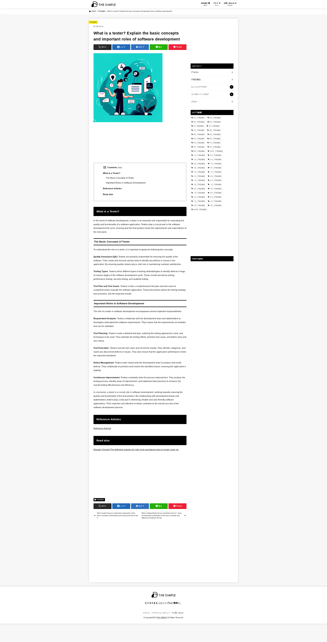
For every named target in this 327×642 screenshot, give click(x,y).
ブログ (216, 4)
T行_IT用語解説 (214, 143)
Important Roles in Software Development (125, 183)
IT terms (194, 72)
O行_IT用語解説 (215, 134)
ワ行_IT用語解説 (216, 205)
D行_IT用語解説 (215, 118)
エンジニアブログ (199, 87)
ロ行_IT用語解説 (199, 205)
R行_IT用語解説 (215, 139)
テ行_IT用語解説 (199, 172)
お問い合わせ (229, 4)
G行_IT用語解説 (199, 122)
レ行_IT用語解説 (216, 201)
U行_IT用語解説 (199, 147)
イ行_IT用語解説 (199, 155)
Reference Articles (112, 188)
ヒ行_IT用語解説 (216, 180)
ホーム (147, 613)
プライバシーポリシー (161, 613)
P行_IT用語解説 (199, 139)
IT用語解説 (93, 22)
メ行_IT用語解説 (199, 193)
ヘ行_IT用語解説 (216, 184)
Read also (108, 194)
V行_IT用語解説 (215, 147)
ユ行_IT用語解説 (199, 197)
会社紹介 (204, 4)
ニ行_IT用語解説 (199, 176)
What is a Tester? (111, 173)
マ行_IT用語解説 (216, 189)
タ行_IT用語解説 (199, 168)
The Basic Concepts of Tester (120, 178)
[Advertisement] (140, 145)
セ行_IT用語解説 (199, 164)
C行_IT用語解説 (199, 118)
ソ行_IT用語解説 (216, 164)
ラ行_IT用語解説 (216, 197)
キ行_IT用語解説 (216, 155)
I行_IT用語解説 (198, 126)
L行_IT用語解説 (199, 130)
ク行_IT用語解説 (199, 159)
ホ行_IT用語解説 (199, 189)
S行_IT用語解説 (199, 143)
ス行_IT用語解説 (216, 159)
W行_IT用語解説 (199, 151)
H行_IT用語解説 (215, 122)
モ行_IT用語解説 (216, 193)
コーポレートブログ (200, 94)
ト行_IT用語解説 (216, 172)
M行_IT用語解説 (215, 130)
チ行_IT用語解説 (216, 168)
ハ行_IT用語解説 (199, 180)
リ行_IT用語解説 (199, 201)
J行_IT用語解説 (214, 126)
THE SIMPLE (161, 618)
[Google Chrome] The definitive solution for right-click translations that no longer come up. (136, 449)
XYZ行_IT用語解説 (216, 151)
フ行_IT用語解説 (199, 184)
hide (120, 168)
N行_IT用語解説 (199, 134)
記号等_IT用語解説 (200, 209)
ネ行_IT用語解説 (216, 176)
